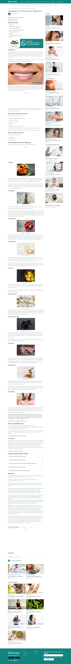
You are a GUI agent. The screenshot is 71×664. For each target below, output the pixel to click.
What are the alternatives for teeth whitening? (17, 459)
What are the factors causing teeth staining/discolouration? (19, 470)
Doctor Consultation (59, 1)
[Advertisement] (26, 100)
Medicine (46, 157)
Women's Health (54, 91)
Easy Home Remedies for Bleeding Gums (19, 421)
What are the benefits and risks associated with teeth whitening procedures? (23, 463)
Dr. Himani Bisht (48, 76)
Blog (11, 8)
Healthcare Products (46, 1)
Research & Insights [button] (48, 4)
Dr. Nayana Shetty (48, 126)
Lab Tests (39, 1)
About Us (21, 1)
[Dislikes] (30, 527)
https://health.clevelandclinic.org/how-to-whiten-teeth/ (23, 476)
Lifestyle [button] (38, 4)
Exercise (9, 610)
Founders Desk (55, 4)
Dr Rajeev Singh (29, 613)
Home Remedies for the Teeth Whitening (16, 30)
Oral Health (15, 8)
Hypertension (47, 172)
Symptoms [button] (27, 4)
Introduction (11, 24)
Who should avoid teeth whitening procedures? (17, 456)
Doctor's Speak (55, 122)
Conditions (53, 1)
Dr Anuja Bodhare (29, 597)
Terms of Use (55, 657)
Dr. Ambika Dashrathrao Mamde (50, 160)
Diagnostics (47, 57)
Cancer (46, 26)
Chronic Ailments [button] (13, 4)
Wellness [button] (42, 4)
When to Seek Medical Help (14, 31)
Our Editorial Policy (28, 1)
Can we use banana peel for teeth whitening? (17, 466)
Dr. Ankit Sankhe (11, 613)
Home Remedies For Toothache (17, 451)
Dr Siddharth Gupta (15, 13)
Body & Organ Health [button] (21, 4)
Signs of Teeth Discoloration (14, 28)
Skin (49, 26)
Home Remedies (48, 91)
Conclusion (11, 33)
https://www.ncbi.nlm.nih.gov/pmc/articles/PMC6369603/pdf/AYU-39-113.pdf (26, 492)
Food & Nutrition (29, 610)
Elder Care (47, 188)
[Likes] (23, 527)
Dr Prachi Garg (11, 644)
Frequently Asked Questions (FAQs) (15, 35)
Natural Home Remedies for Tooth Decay (19, 435)
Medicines (34, 1)
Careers (35, 653)
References (11, 36)
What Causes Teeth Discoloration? (15, 26)
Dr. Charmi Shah (48, 94)
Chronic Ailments (48, 122)
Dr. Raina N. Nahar (48, 29)
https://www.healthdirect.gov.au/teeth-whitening (16, 480)
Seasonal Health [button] (33, 4)
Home (9, 4)
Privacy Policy (25, 655)
